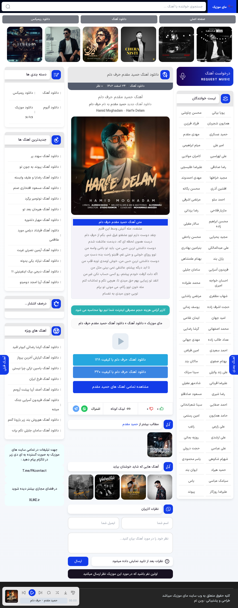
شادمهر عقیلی (191, 383)
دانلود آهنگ (119, 19)
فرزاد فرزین (191, 123)
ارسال (78, 561)
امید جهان (218, 318)
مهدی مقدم (191, 134)
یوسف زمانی (191, 307)
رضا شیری (218, 394)
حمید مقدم (118, 104)
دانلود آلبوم (51, 107)
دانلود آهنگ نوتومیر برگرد (42, 198)
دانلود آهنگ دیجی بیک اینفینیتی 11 (35, 271)
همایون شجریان (218, 123)
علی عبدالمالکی (218, 248)
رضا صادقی (218, 167)
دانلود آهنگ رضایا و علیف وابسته (36, 177)
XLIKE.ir (34, 500)
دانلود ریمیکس (40, 19)
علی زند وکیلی (218, 372)
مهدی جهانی (191, 339)
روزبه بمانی (191, 437)
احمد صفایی (218, 404)
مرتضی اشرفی (191, 199)
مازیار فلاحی (218, 210)
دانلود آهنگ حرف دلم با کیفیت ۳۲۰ (120, 372)
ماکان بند (191, 361)
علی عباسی (218, 448)
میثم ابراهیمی (191, 145)
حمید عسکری (218, 134)
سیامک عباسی (218, 481)
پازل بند (218, 258)
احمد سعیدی (218, 350)
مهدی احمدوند (191, 177)
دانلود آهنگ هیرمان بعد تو (41, 209)
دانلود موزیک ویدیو (24, 112)
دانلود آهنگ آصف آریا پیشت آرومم (36, 389)
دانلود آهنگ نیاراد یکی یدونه (39, 261)
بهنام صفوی (218, 361)
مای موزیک (154, 323)
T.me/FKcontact (34, 471)
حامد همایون (218, 415)
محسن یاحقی (191, 237)
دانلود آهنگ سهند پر (45, 156)
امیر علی (218, 145)
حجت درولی (191, 448)
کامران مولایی (191, 156)
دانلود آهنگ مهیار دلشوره (42, 220)
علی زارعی (218, 426)
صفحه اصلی (197, 19)
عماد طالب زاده (218, 339)
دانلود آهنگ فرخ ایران (44, 379)
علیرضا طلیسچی (191, 167)
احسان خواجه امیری (218, 283)
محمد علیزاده (191, 283)
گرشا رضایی (191, 329)
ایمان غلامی (191, 318)
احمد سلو (218, 199)
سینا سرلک (191, 372)
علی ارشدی (218, 437)
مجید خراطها (218, 177)
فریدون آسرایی (218, 269)
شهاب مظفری (218, 296)
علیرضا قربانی (218, 383)
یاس (191, 481)
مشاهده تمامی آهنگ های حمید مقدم (120, 387)
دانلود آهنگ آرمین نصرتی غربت (38, 250)
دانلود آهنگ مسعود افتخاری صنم (36, 188)
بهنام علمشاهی (191, 258)
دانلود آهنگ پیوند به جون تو (39, 167)
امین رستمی (191, 415)
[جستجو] (8, 6)
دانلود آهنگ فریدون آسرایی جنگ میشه (37, 405)
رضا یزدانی (191, 210)
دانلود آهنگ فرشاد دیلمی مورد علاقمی (38, 235)
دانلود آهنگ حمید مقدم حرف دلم (133, 75)
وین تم (199, 600)
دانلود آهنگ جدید (139, 104)
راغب (191, 426)
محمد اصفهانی (218, 329)
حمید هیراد (218, 470)
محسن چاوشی (191, 112)
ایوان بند (191, 470)
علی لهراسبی (218, 156)
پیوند (191, 491)
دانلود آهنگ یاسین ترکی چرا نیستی (35, 368)
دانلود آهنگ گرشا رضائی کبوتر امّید (36, 347)
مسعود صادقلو (191, 394)
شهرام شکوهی (218, 459)
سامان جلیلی (191, 269)
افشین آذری (218, 188)
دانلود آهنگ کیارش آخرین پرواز (38, 357)
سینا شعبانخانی (191, 404)
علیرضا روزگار (218, 491)
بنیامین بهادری (191, 248)
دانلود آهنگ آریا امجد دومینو (39, 282)
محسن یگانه (191, 188)
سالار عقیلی (191, 223)
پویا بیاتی (218, 112)
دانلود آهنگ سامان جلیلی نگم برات (35, 430)
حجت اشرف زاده (218, 307)
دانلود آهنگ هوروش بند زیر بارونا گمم (33, 419)
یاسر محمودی (191, 459)
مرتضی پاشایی (191, 296)
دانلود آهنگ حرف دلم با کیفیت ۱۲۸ (120, 359)
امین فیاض (191, 350)
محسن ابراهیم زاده (218, 224)
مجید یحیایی (218, 237)
